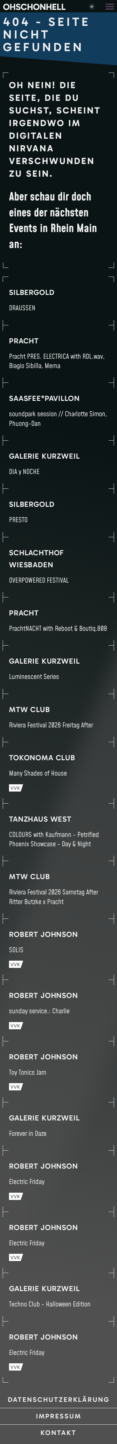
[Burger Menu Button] (110, 6)
